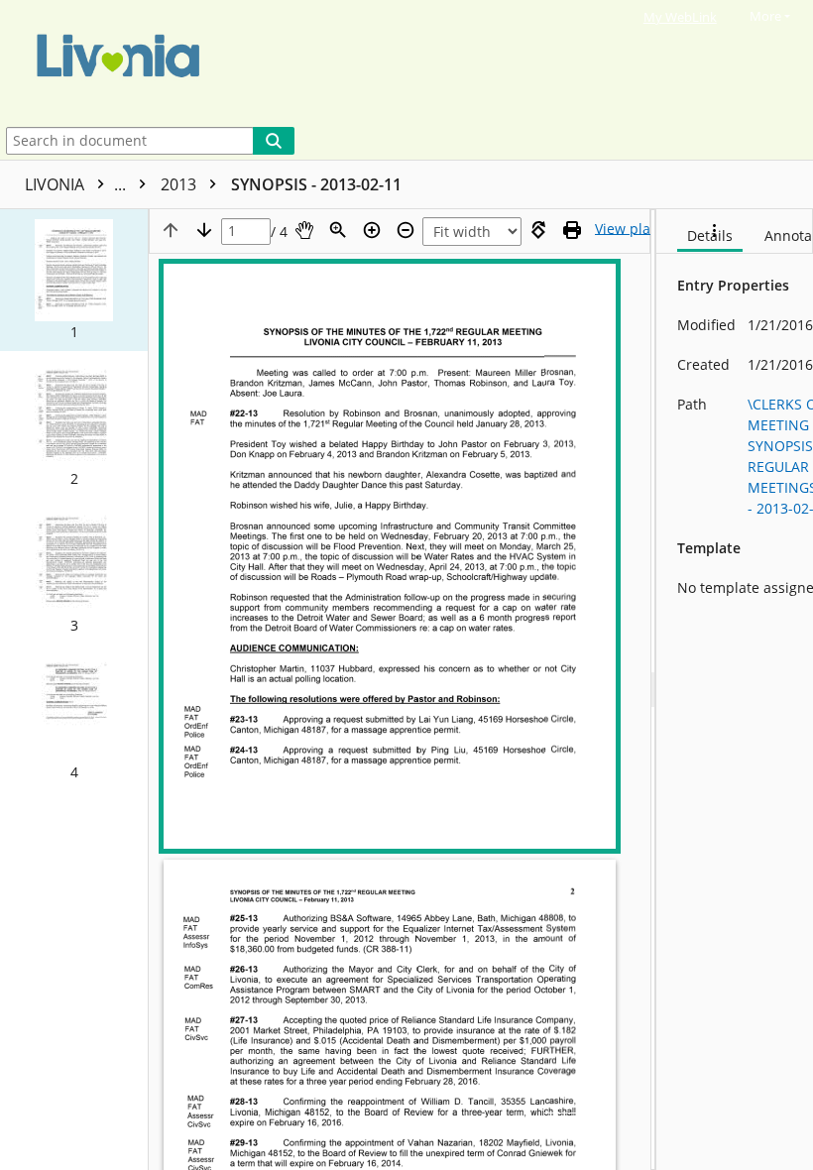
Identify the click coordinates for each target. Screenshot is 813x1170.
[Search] (273, 141)
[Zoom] (338, 230)
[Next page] (204, 230)
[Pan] (304, 230)
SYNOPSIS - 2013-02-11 (316, 184)
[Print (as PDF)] (572, 230)
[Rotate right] (538, 230)
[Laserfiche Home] (387, 61)
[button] (74, 280)
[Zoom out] (405, 230)
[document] (734, 689)
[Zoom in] (372, 230)
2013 (180, 184)
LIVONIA (77, 184)
